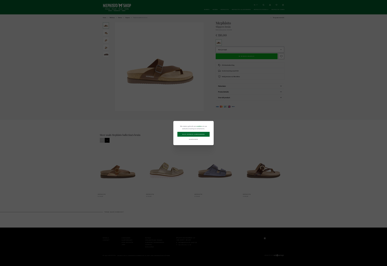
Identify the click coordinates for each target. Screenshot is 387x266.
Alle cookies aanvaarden (193, 134)
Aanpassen (193, 139)
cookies (199, 126)
